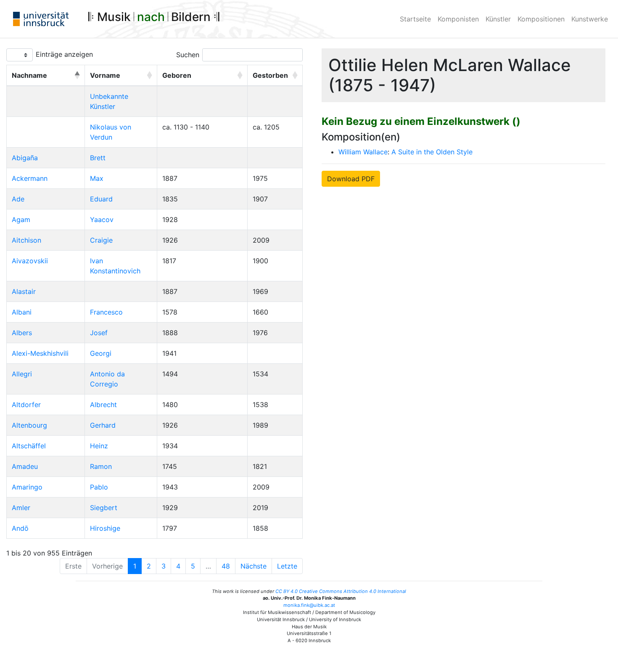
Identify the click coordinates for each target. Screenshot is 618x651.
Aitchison (26, 240)
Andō (20, 528)
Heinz (99, 446)
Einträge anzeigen (64, 54)
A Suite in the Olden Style (432, 152)
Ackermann (30, 178)
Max (96, 178)
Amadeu (25, 466)
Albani (22, 312)
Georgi (100, 353)
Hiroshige (105, 528)
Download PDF (351, 179)
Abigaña (25, 157)
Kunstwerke (589, 19)
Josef (99, 332)
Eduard (101, 199)
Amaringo (27, 487)
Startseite (415, 19)
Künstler (498, 19)
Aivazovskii (30, 261)
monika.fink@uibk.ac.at (309, 605)
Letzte (287, 566)
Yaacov (102, 219)
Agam (21, 219)
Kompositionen (541, 19)
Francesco (106, 312)
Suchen (187, 54)
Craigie (101, 240)
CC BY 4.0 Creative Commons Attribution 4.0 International (340, 591)
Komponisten (458, 19)
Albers (22, 332)
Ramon (101, 466)
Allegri (22, 374)
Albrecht (103, 404)
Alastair (24, 291)
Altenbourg (29, 425)
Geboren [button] (176, 75)
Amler (21, 507)
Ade (18, 199)
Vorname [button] (105, 75)
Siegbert (103, 507)
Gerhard (103, 425)
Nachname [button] (29, 75)
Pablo (99, 487)
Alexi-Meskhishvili (40, 353)
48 (226, 566)
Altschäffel (29, 446)
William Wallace (363, 152)
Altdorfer (26, 404)
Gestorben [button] (270, 75)
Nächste (253, 566)
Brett (98, 157)
